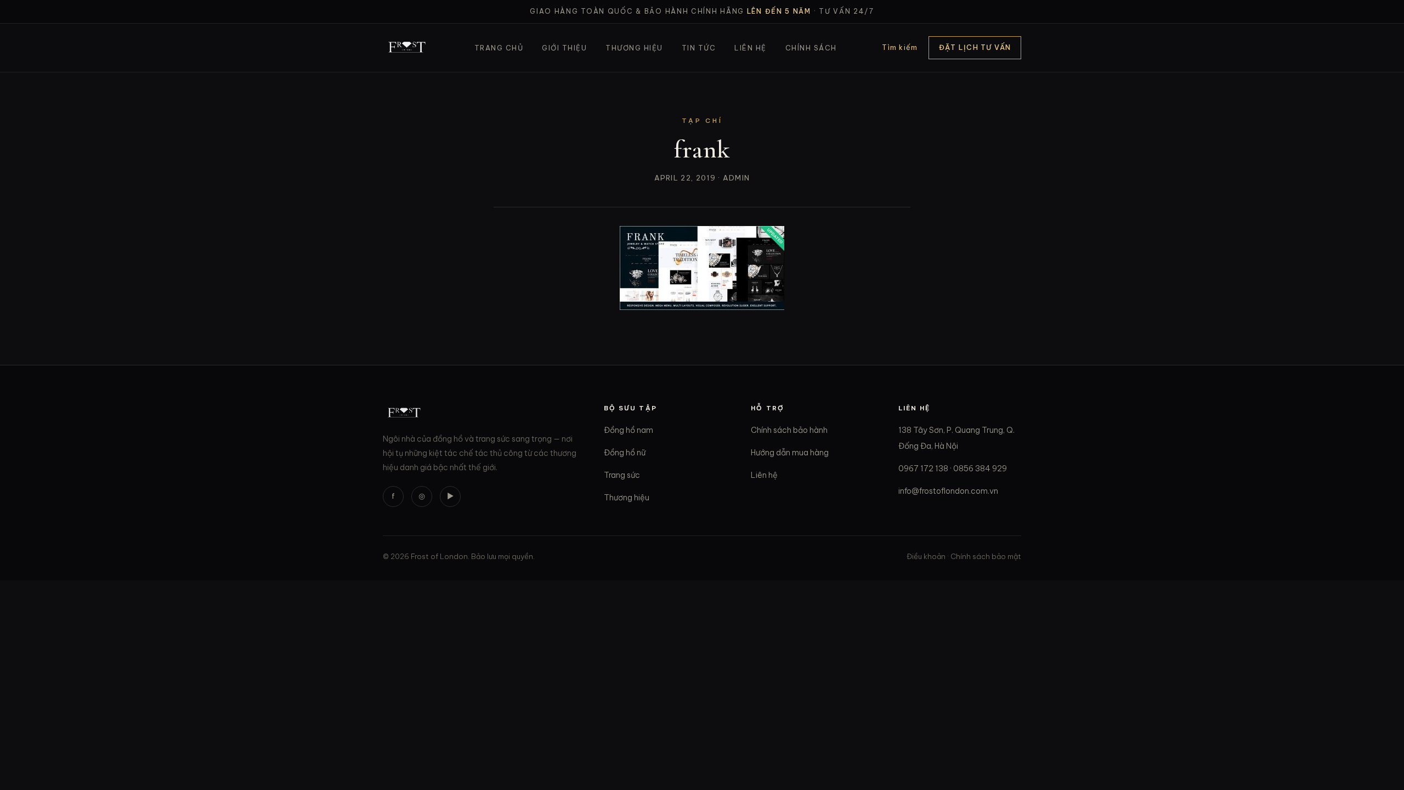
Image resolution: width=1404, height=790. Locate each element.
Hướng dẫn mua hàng (790, 453)
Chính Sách (811, 48)
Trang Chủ (498, 48)
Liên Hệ (750, 48)
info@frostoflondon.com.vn (948, 491)
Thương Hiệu (634, 48)
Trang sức (622, 475)
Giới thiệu (564, 48)
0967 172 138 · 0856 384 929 (952, 468)
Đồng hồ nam (628, 430)
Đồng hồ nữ (625, 453)
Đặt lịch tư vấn (975, 47)
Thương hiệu (626, 498)
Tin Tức (699, 48)
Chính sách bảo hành (789, 430)
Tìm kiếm (900, 47)
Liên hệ (764, 475)
